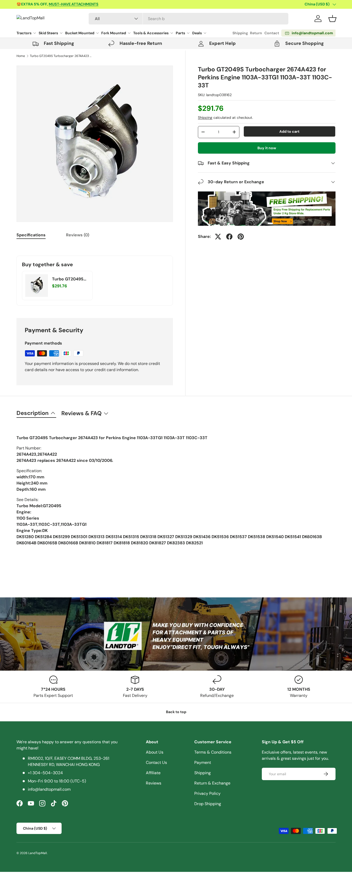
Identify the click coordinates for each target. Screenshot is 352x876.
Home (20, 55)
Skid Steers (48, 33)
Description (32, 413)
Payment (202, 762)
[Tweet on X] (218, 236)
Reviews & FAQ (81, 413)
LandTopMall (37, 853)
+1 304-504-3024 (45, 772)
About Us (154, 752)
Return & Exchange (212, 783)
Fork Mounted (113, 33)
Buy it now (266, 148)
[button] (332, 18)
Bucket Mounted (79, 33)
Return (256, 33)
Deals (197, 33)
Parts (180, 33)
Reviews (153, 783)
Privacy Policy (207, 793)
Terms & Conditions (212, 752)
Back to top (176, 712)
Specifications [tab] (31, 235)
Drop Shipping (207, 803)
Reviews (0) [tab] (77, 235)
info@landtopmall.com (49, 789)
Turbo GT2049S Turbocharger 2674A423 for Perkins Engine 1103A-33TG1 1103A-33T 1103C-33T (61, 55)
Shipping (240, 33)
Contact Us (156, 762)
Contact (271, 33)
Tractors (23, 33)
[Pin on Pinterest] (240, 236)
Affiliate (153, 772)
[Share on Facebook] (229, 236)
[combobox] (188, 18)
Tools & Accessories (151, 33)
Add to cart (289, 131)
